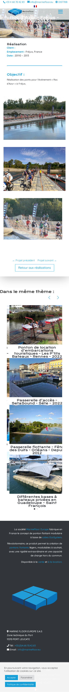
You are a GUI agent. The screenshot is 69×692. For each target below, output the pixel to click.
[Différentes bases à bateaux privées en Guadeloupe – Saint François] (34, 474)
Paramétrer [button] (26, 677)
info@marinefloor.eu (29, 649)
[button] (34, 509)
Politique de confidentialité (20, 684)
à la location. (55, 561)
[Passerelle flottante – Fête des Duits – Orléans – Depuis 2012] (34, 424)
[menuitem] (34, 6)
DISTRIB (62, 2)
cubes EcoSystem (52, 537)
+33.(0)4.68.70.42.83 (25, 645)
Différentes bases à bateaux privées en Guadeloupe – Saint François (34, 501)
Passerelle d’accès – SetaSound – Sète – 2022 (34, 401)
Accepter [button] (11, 677)
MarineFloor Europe (37, 529)
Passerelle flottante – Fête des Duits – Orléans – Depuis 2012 (34, 450)
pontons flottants (19, 547)
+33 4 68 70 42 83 (15, 2)
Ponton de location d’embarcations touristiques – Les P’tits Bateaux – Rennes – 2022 (35, 352)
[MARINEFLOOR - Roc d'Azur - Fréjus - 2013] (35, 139)
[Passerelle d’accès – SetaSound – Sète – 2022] (34, 377)
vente (41, 561)
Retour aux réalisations (34, 268)
